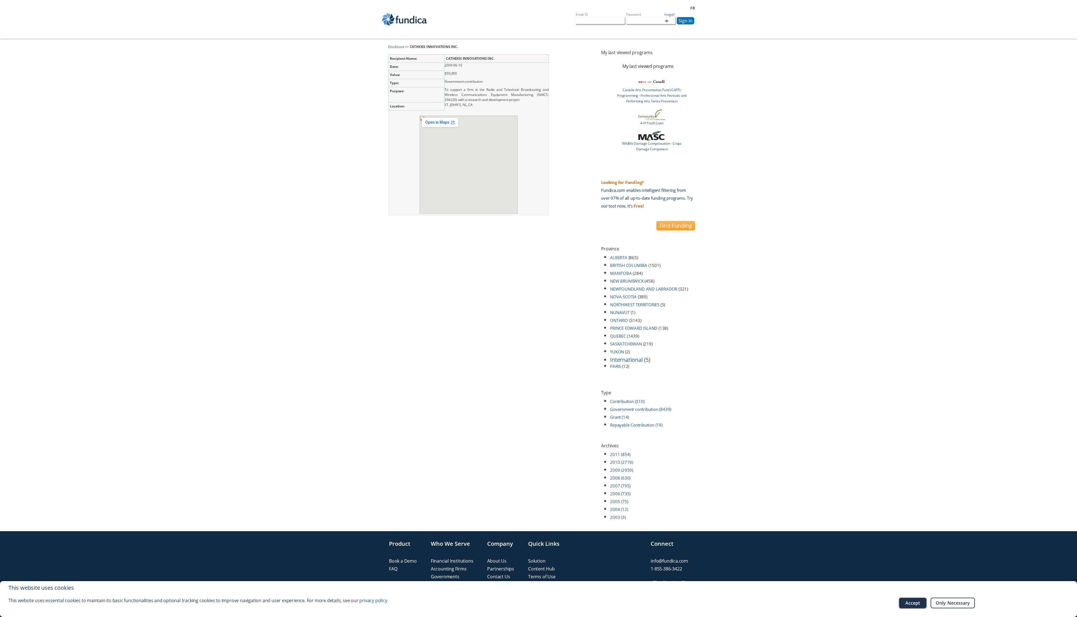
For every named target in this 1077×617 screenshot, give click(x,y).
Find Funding (675, 225)
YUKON (617, 351)
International (626, 359)
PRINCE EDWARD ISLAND (633, 328)
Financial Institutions (452, 561)
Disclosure (396, 46)
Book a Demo (403, 561)
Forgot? (669, 15)
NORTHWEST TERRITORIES (634, 304)
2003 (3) (617, 517)
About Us (496, 561)
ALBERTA (618, 257)
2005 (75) (619, 501)
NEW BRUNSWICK (626, 281)
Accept (912, 603)
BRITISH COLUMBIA (628, 265)
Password (633, 14)
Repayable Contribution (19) (636, 425)
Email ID (582, 14)
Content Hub (541, 569)
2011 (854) (620, 454)
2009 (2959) (621, 470)
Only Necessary (953, 603)
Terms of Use (542, 577)
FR (692, 8)
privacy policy (373, 600)
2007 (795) (620, 486)
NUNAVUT (620, 312)
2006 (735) (620, 493)
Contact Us (498, 577)
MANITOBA (621, 273)
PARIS (615, 366)
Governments (445, 577)
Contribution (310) (627, 401)
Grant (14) (619, 417)
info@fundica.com (669, 561)
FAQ (393, 569)
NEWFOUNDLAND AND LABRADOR (643, 289)
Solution (536, 561)
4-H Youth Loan (651, 123)
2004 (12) (619, 509)
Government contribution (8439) (640, 409)
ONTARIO (619, 320)
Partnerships (500, 569)
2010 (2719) (621, 462)
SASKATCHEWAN (626, 344)
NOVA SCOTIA (623, 297)
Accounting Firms (449, 569)
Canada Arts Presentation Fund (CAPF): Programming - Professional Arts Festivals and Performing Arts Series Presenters (652, 95)
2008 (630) (620, 478)
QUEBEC (618, 336)
